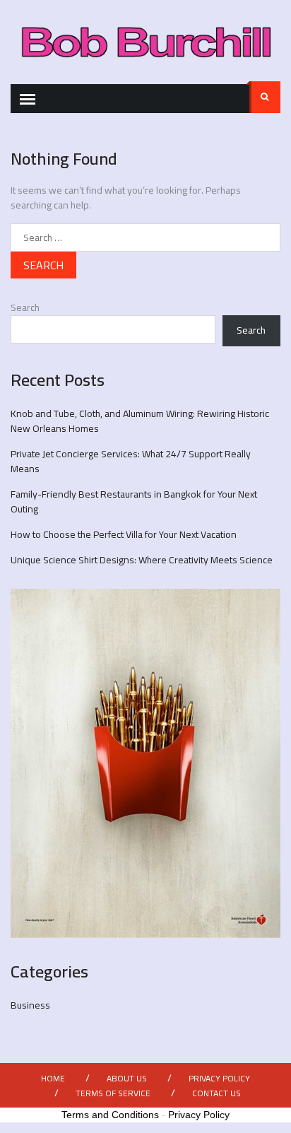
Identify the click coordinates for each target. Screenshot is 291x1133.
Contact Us (216, 1093)
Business (30, 1005)
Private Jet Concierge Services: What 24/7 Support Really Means (131, 461)
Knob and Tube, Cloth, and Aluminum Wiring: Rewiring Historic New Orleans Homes (140, 421)
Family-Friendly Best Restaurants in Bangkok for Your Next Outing (134, 501)
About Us (127, 1078)
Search (264, 97)
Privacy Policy (219, 1078)
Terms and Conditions (110, 1114)
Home (53, 1078)
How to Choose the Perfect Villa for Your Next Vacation (124, 534)
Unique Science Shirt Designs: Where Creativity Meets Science (142, 560)
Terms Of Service (113, 1093)
